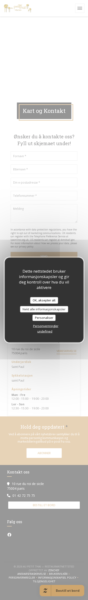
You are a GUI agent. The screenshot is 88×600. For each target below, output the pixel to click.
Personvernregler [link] (45, 326)
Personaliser (44, 318)
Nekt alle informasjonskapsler (44, 309)
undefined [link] (44, 331)
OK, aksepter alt (44, 300)
